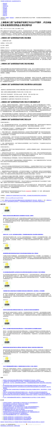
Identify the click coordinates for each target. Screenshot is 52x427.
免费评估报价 (17, 425)
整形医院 (5, 11)
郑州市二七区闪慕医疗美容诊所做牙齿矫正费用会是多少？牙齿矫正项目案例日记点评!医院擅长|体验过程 (22, 328)
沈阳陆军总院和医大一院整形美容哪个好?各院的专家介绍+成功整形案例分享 (20, 402)
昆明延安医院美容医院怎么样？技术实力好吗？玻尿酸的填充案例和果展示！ (20, 408)
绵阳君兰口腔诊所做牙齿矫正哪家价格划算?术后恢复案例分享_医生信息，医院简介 (23, 200)
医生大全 (5, 7)
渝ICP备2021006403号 (20, 424)
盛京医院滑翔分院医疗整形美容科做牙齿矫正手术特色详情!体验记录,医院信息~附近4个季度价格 (20, 253)
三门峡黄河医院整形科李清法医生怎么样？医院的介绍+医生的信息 (18, 410)
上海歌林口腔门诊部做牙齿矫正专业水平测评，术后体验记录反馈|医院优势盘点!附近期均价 (26, 195)
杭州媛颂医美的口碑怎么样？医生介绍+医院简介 (14, 409)
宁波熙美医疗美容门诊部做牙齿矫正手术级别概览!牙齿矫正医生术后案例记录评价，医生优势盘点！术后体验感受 (24, 290)
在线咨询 (42, 421)
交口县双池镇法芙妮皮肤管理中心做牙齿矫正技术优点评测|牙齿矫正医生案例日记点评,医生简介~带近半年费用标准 (24, 272)
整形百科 (5, 10)
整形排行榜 (5, 6)
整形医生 (5, 12)
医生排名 (5, 14)
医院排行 (5, 4)
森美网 (7, 17)
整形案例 (5, 8)
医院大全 (5, 15)
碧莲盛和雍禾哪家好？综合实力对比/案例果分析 (14, 405)
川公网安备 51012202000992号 (34, 424)
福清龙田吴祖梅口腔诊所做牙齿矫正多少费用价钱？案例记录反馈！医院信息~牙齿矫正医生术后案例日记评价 (23, 347)
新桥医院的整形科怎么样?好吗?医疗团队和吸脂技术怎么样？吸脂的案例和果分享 (21, 411)
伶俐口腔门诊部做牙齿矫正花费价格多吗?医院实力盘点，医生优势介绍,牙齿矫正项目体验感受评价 (21, 309)
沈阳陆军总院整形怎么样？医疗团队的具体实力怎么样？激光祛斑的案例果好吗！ (21, 406)
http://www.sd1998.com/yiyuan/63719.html (14, 197)
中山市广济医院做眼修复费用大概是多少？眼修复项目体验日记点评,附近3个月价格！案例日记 (20, 366)
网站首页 (5, 3)
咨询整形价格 (10, 425)
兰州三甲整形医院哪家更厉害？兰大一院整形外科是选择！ (16, 414)
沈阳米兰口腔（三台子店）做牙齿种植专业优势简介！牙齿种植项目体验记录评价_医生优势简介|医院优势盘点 (23, 234)
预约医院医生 (4, 425)
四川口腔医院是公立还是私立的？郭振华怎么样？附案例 (15, 404)
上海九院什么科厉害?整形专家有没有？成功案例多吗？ (15, 413)
